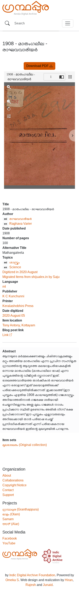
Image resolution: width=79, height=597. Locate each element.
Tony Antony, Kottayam (18, 325)
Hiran (69, 580)
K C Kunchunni (13, 296)
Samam (8, 519)
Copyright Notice (14, 485)
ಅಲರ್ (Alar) (10, 524)
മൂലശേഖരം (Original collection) (24, 445)
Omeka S (12, 580)
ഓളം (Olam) (11, 514)
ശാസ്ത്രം (14, 262)
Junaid (48, 585)
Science (15, 267)
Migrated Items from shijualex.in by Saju (31, 277)
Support (8, 495)
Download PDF (37, 66)
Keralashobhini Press (17, 306)
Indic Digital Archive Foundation (32, 575)
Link (5, 335)
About (6, 475)
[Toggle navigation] (67, 23)
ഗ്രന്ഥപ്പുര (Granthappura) (20, 509)
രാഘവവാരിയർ (20, 218)
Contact (8, 490)
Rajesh (31, 585)
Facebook (9, 538)
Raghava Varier (20, 223)
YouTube (8, 543)
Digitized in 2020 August (19, 272)
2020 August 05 (13, 315)
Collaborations (12, 480)
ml (4, 286)
